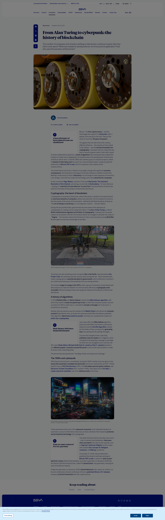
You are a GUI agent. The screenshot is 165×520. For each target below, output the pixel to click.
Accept (136, 515)
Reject (147, 515)
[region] (82, 513)
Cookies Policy (46, 511)
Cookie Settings (8, 515)
